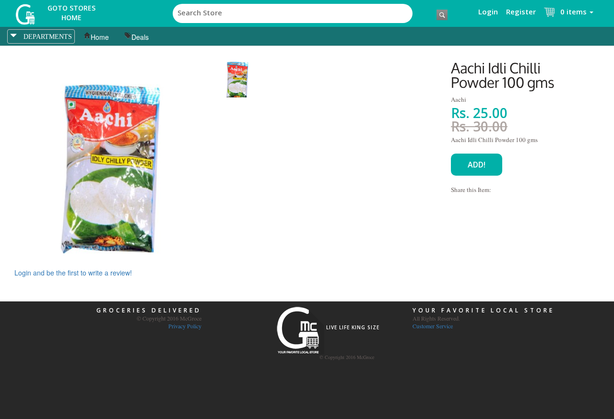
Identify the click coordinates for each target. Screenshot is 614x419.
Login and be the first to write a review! (73, 272)
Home (100, 37)
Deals (140, 37)
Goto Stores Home (71, 12)
